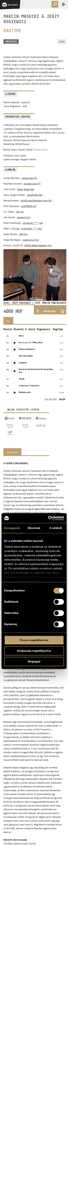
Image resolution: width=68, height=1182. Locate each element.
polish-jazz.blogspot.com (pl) (36, 200)
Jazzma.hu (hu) (30, 239)
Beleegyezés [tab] (12, 528)
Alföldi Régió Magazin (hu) (38, 245)
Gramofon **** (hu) (31, 228)
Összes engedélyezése (34, 640)
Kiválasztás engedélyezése (34, 650)
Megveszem (49, 311)
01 (8, 321)
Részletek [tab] (34, 528)
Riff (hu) (23, 234)
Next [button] (59, 277)
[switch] (58, 602)
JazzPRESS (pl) (28, 206)
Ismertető (12, 452)
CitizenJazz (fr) (29, 178)
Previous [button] (10, 277)
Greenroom (41, 150)
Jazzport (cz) (23, 217)
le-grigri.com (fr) (32, 183)
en (54, 12)
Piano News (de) (25, 189)
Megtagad (34, 661)
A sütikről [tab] (56, 528)
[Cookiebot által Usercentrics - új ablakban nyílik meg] (48, 518)
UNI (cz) (20, 211)
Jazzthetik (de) (34, 194)
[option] (34, 276)
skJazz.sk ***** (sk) (33, 223)
